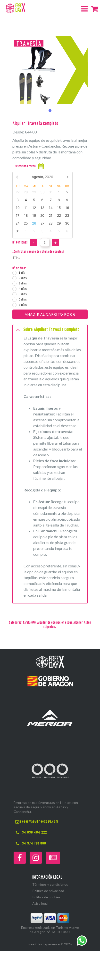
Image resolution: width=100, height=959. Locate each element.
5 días (23, 294)
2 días (23, 278)
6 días (23, 299)
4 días (23, 288)
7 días (23, 304)
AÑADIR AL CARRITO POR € (50, 314)
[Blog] (53, 858)
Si (18, 258)
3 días (23, 283)
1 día (22, 272)
